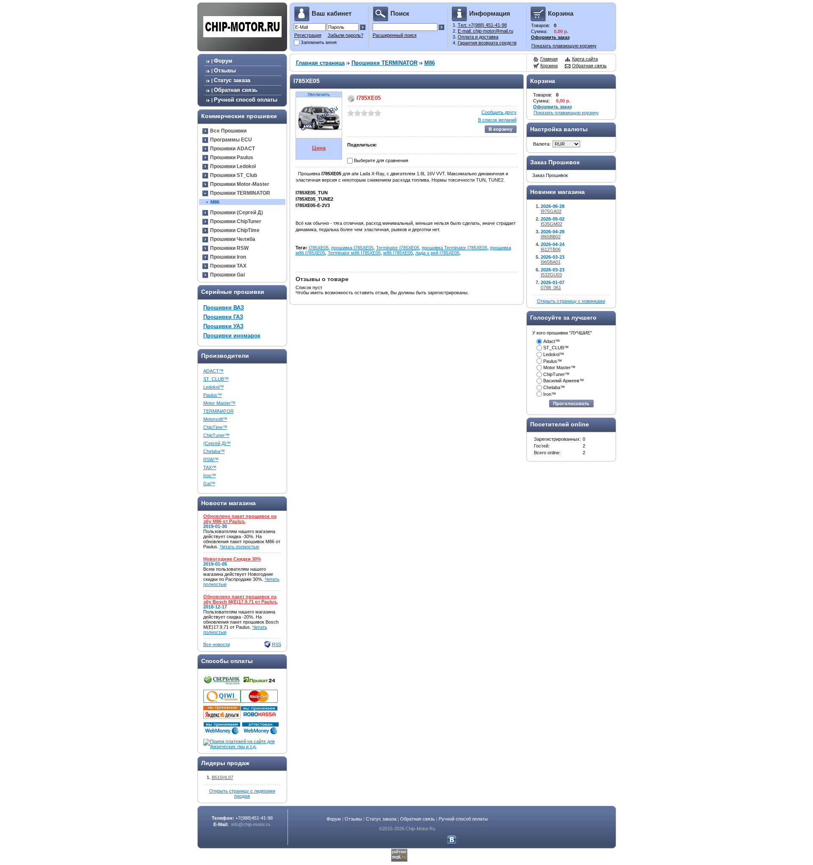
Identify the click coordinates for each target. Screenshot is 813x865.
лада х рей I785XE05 (437, 252)
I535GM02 (551, 224)
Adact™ (551, 341)
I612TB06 (551, 249)
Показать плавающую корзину (564, 45)
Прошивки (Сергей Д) (236, 213)
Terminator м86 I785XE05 (354, 252)
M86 (214, 202)
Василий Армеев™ (563, 380)
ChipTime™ (215, 427)
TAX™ (209, 467)
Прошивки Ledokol (233, 166)
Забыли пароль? (345, 35)
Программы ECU (231, 140)
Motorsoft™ (215, 419)
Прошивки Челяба (232, 239)
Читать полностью (239, 546)
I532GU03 (551, 274)
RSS (276, 644)
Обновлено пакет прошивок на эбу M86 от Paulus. (240, 519)
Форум (223, 61)
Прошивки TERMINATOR (240, 193)
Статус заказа (232, 80)
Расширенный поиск (395, 35)
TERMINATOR (218, 411)
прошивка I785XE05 (352, 247)
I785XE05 (319, 247)
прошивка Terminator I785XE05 (454, 247)
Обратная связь (235, 90)
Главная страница (320, 63)
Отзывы (225, 70)
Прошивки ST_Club (233, 175)
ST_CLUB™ (216, 378)
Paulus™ (212, 395)
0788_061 (551, 287)
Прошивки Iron (228, 257)
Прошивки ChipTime (235, 230)
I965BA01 (551, 262)
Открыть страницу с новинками (571, 301)
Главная (549, 58)
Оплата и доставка (478, 36)
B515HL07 (222, 777)
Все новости (216, 644)
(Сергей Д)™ (217, 443)
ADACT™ (213, 370)
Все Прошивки (228, 131)
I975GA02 (551, 211)
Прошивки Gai (227, 275)
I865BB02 (551, 236)
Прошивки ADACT (232, 149)
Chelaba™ (214, 451)
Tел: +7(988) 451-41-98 (482, 25)
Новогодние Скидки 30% (232, 558)
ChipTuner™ (216, 435)
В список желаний (497, 119)
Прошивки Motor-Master (239, 184)
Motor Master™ (219, 403)
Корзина (549, 65)
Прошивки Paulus (231, 157)
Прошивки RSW (229, 248)
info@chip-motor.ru (250, 824)
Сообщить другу (499, 112)
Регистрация (307, 35)
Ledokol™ (213, 387)
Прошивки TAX (228, 266)
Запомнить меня (319, 42)
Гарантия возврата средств (487, 42)
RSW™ (210, 459)
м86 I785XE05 (398, 252)
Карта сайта (585, 58)
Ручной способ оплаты (245, 100)
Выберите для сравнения (381, 160)
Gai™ (209, 483)
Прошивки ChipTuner (235, 221)
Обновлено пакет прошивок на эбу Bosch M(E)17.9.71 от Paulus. (240, 599)
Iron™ (209, 475)
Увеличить (318, 94)
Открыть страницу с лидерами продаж (242, 793)
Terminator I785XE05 (397, 247)
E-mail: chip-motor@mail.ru (485, 30)
